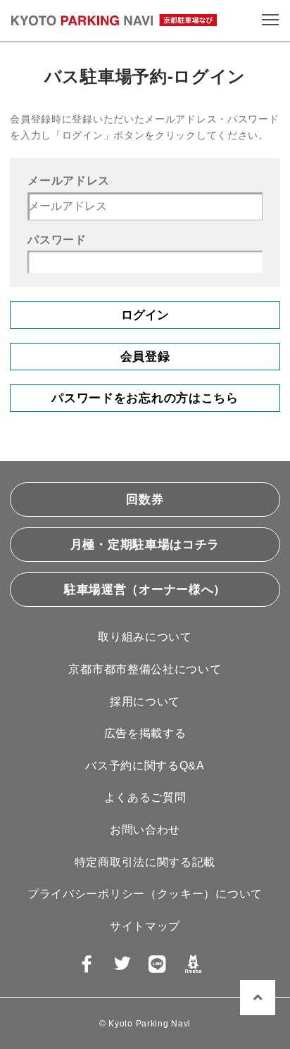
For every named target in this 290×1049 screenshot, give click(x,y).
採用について (145, 702)
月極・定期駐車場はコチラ (145, 544)
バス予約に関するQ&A (145, 766)
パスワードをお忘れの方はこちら (145, 398)
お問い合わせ (145, 830)
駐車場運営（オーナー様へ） (145, 589)
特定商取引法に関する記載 (145, 862)
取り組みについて (145, 637)
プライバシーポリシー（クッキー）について (145, 894)
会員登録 (145, 356)
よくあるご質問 (145, 797)
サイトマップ (145, 926)
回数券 (144, 499)
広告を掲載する (145, 733)
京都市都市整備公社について (144, 669)
